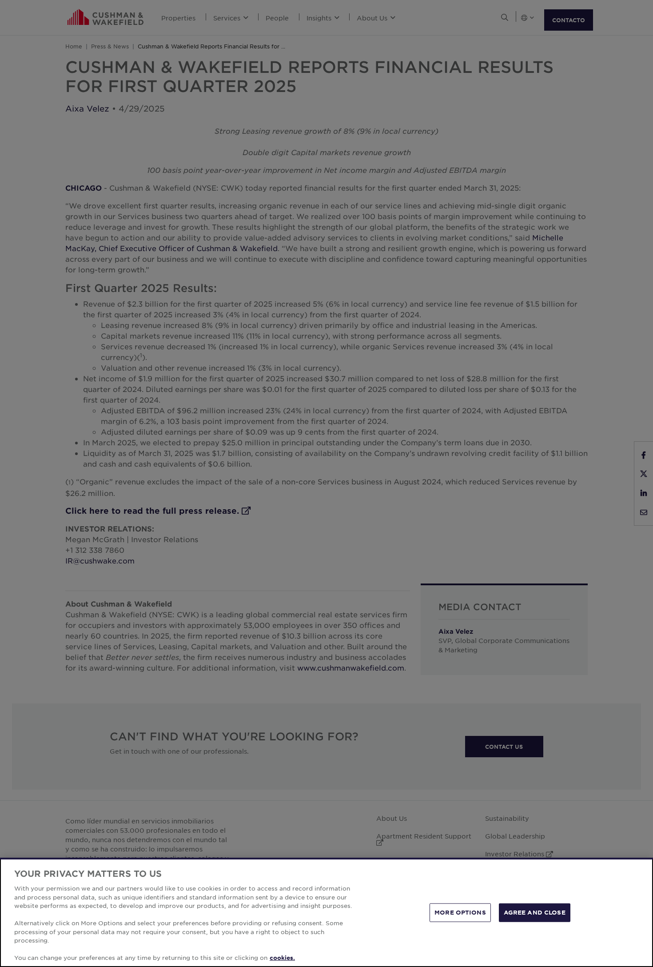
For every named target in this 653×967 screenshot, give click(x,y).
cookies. (282, 957)
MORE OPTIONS (460, 912)
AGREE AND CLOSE (534, 912)
